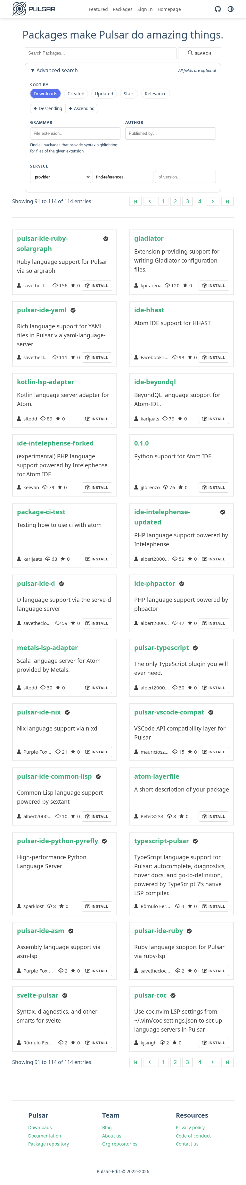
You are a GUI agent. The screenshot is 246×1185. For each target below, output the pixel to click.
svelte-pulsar (37, 995)
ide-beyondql (155, 381)
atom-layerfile (156, 776)
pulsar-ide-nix (39, 712)
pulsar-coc (150, 995)
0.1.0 (141, 443)
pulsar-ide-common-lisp (54, 776)
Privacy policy (190, 1127)
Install (99, 286)
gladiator (149, 238)
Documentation (44, 1136)
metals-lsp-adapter (47, 647)
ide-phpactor (154, 583)
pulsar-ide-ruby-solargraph (42, 243)
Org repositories (119, 1144)
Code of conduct (193, 1136)
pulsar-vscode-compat (169, 712)
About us (111, 1136)
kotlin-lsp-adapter (45, 381)
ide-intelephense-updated (162, 516)
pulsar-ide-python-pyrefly (57, 840)
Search (203, 53)
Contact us (187, 1144)
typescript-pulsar (161, 840)
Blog (107, 1127)
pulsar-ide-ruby (158, 930)
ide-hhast (149, 310)
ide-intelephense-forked (55, 443)
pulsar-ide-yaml (42, 310)
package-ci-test (41, 511)
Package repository (48, 1144)
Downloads (40, 1127)
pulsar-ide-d (36, 583)
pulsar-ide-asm (40, 930)
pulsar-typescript (161, 647)
